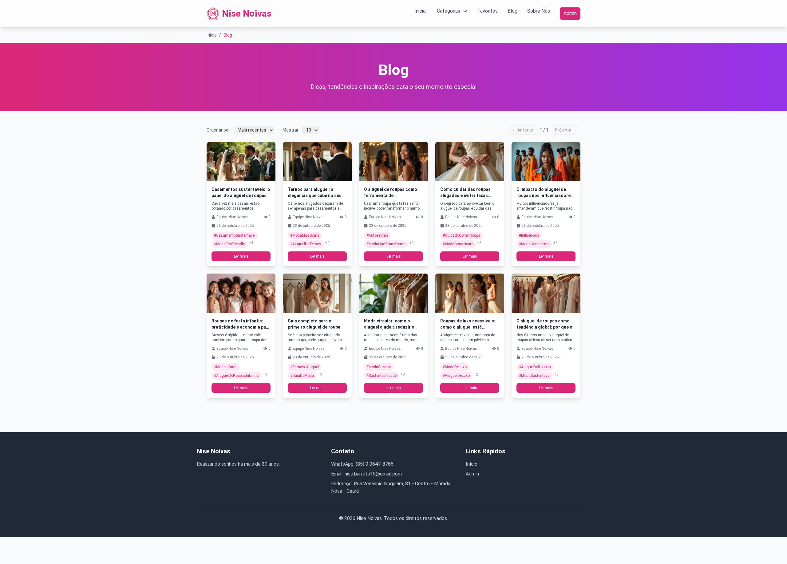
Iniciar (420, 11)
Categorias (448, 11)
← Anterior (522, 130)
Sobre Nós (538, 11)
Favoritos (487, 11)
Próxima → (565, 130)
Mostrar (291, 130)
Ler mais (241, 256)
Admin (570, 13)
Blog (512, 11)
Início (212, 35)
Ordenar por (218, 130)
